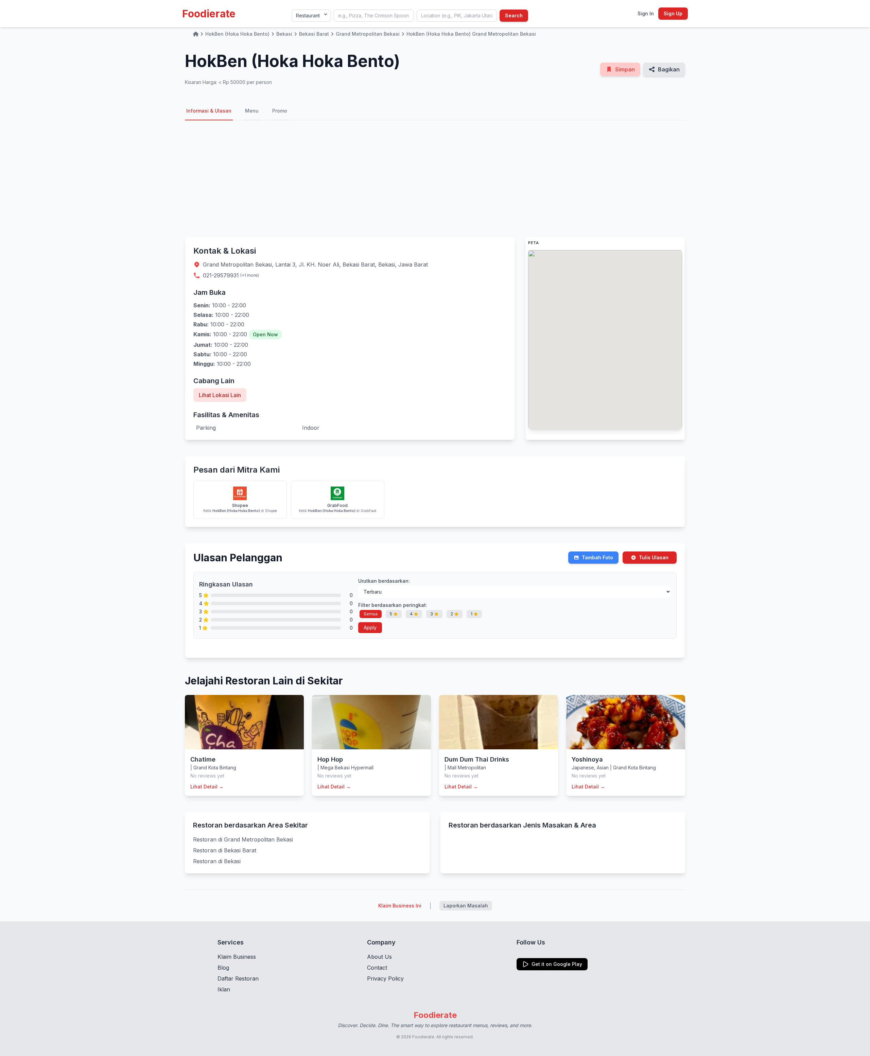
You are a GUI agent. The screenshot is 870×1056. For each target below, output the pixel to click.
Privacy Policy (385, 978)
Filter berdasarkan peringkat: (392, 605)
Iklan (224, 989)
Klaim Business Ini (399, 905)
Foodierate (209, 13)
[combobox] (374, 16)
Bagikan (669, 69)
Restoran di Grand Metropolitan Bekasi (243, 839)
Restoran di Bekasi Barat (224, 850)
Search (514, 15)
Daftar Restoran (238, 978)
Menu (252, 111)
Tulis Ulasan (653, 557)
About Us (379, 956)
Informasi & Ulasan (208, 111)
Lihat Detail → (207, 786)
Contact (377, 967)
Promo (279, 111)
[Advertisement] (435, 178)
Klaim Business (237, 956)
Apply (370, 627)
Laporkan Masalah (465, 905)
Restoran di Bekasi (217, 861)
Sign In (646, 13)
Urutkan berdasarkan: (384, 581)
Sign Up (673, 13)
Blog (223, 967)
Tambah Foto (597, 557)
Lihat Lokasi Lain (220, 395)
